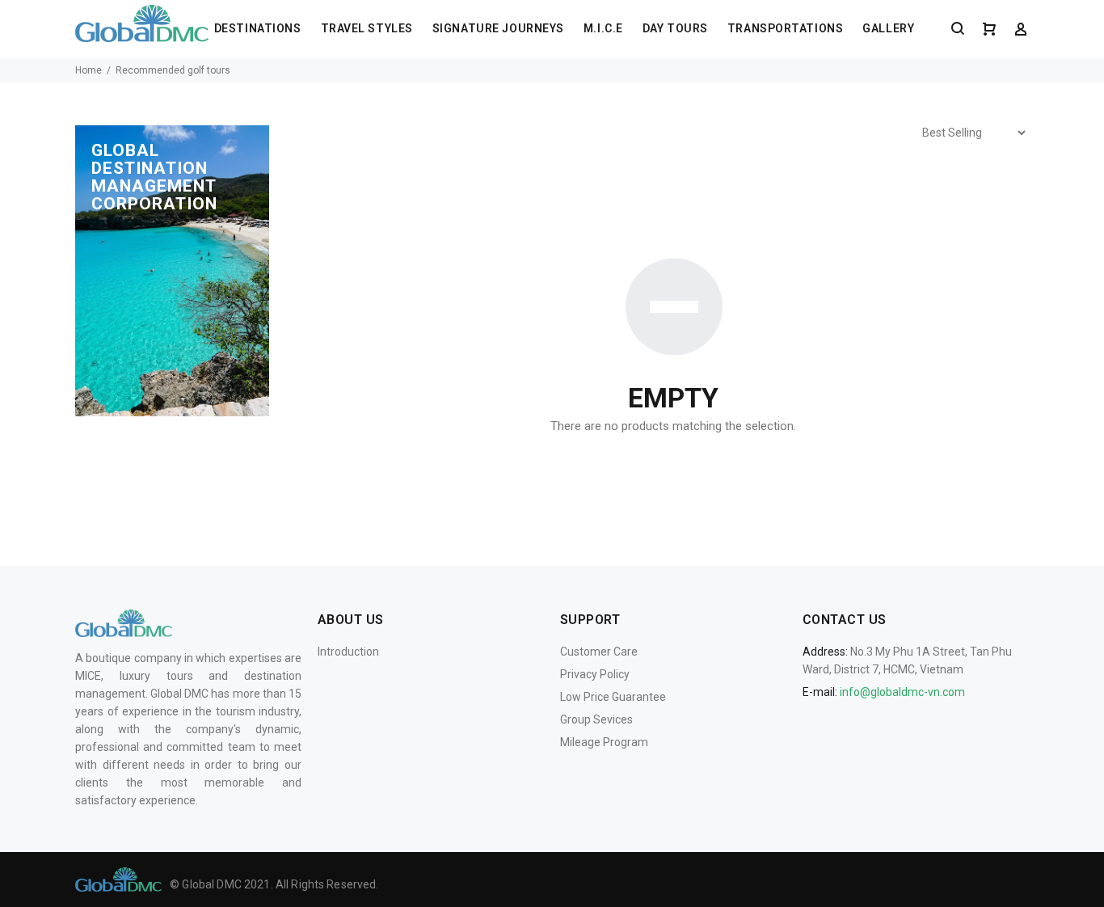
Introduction (348, 651)
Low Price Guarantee (613, 696)
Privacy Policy (595, 674)
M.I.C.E (603, 28)
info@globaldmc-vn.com (902, 692)
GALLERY (888, 28)
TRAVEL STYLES (367, 28)
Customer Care (599, 651)
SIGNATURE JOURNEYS (498, 28)
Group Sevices (596, 719)
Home (88, 70)
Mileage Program (604, 742)
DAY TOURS (675, 28)
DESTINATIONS (257, 28)
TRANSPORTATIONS (785, 28)
